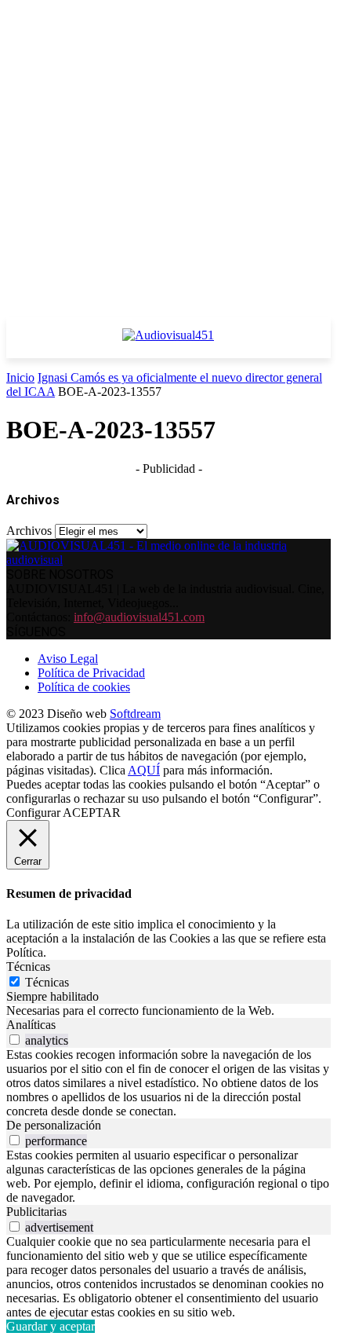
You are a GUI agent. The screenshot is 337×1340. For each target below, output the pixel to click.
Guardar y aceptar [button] (50, 1326)
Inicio (20, 377)
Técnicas (47, 982)
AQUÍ (144, 770)
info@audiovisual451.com (139, 617)
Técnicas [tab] (28, 966)
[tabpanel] (168, 1011)
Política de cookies (84, 687)
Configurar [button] (33, 812)
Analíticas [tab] (31, 1024)
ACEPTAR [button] (92, 812)
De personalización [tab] (53, 1125)
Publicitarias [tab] (36, 1211)
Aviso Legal (68, 658)
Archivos (29, 530)
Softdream (135, 713)
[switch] (14, 1039)
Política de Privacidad (91, 672)
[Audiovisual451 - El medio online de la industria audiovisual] (168, 343)
